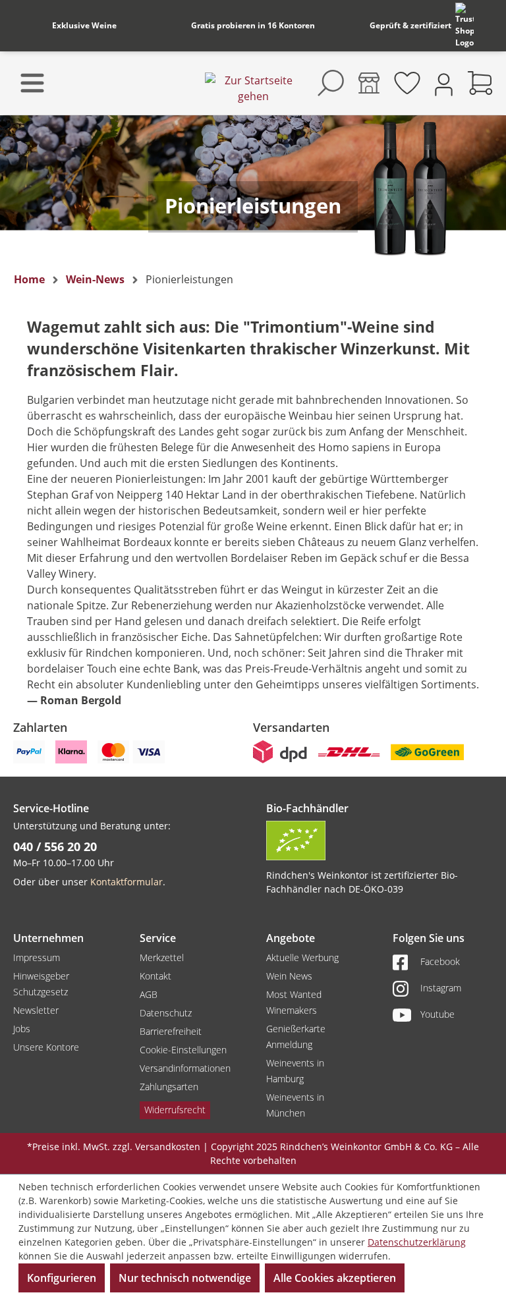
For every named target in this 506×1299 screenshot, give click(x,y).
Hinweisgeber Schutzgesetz (41, 984)
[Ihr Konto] (444, 83)
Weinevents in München (295, 1105)
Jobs (21, 1028)
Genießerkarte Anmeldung (295, 1036)
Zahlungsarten (169, 1086)
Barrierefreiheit (171, 1031)
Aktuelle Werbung (302, 957)
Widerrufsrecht (175, 1109)
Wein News (289, 976)
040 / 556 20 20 (55, 846)
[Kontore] (368, 83)
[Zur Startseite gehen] (253, 88)
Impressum (36, 957)
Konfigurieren (61, 1278)
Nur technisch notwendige (185, 1278)
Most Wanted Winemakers (294, 1002)
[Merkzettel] (407, 83)
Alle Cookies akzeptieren (334, 1278)
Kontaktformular (126, 881)
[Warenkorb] (480, 83)
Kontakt (155, 976)
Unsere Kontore (46, 1047)
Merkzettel (162, 957)
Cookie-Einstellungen (183, 1049)
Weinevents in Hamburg (295, 1071)
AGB (148, 994)
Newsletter (36, 1010)
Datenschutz (166, 1013)
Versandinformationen (185, 1068)
